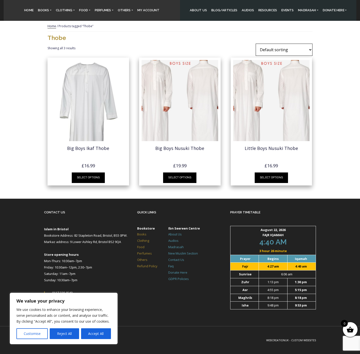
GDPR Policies (178, 279)
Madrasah (307, 10)
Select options (88, 177)
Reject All (64, 333)
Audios (248, 10)
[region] (64, 318)
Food (83, 10)
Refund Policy (147, 266)
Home (28, 10)
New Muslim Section (183, 253)
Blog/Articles (224, 10)
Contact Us (54, 212)
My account (148, 10)
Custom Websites (303, 340)
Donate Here (177, 272)
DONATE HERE (333, 10)
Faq (171, 266)
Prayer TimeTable (245, 212)
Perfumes (103, 10)
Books (43, 10)
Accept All (96, 333)
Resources (267, 10)
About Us (198, 10)
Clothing (64, 10)
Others (124, 10)
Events (287, 10)
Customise (32, 333)
